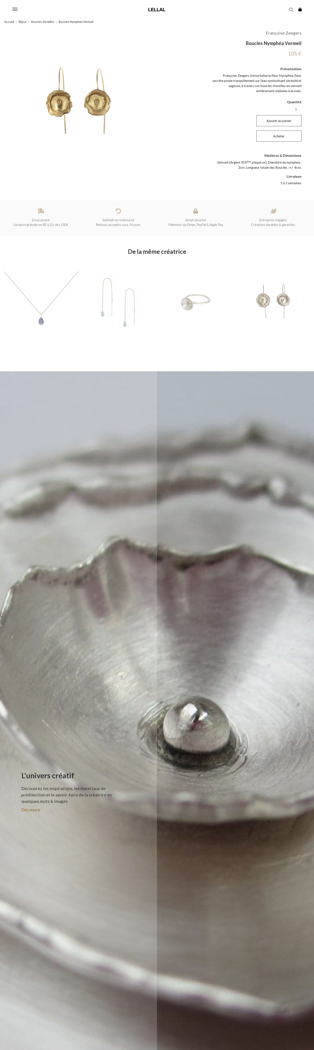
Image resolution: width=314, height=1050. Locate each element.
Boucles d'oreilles (42, 21)
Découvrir (31, 809)
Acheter (279, 136)
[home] (157, 9)
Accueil (9, 21)
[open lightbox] (78, 102)
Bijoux (23, 21)
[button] (15, 10)
